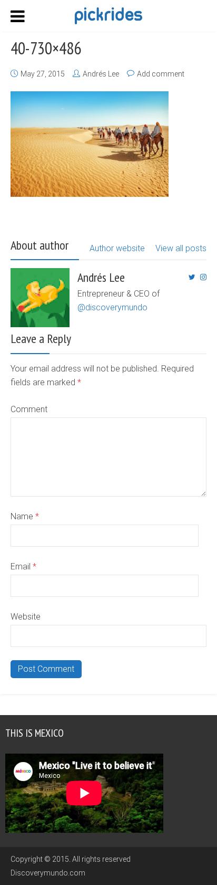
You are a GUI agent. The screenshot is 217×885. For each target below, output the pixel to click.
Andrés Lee (101, 74)
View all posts (180, 248)
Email (23, 567)
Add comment (160, 74)
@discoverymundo (112, 307)
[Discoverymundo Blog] (108, 14)
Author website (117, 248)
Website (26, 617)
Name (25, 516)
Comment (29, 409)
